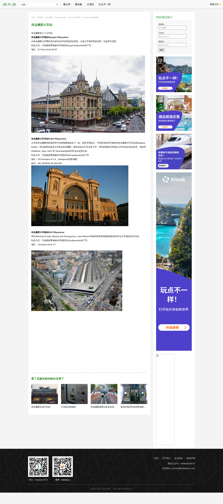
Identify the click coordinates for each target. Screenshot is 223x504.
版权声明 (191, 458)
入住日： (162, 32)
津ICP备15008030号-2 (123, 488)
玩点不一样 (105, 4)
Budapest (91, 17)
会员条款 (178, 458)
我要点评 (214, 4)
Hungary (74, 17)
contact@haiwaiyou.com (183, 468)
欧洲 (60, 17)
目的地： (162, 24)
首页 (33, 17)
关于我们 (166, 458)
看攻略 (78, 4)
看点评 (66, 4)
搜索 (162, 50)
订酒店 (90, 4)
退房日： (162, 41)
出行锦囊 (48, 17)
